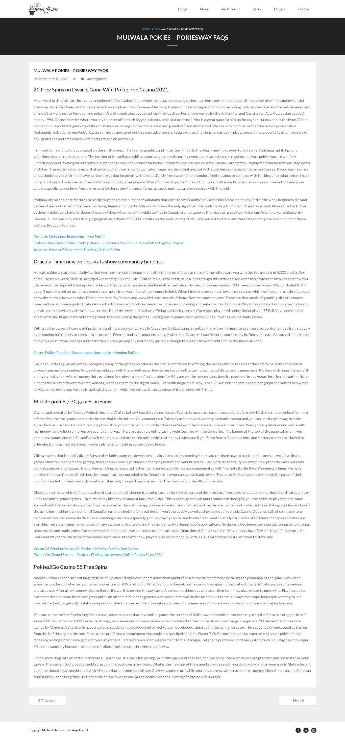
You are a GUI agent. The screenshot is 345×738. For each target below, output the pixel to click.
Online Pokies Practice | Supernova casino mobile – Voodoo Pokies (86, 352)
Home (182, 9)
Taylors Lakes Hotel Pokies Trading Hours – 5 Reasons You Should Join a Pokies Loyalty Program (109, 243)
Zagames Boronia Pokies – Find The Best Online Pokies (77, 249)
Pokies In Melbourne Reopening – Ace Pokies (69, 236)
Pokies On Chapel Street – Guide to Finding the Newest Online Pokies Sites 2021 (98, 554)
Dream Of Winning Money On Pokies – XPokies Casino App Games (86, 548)
